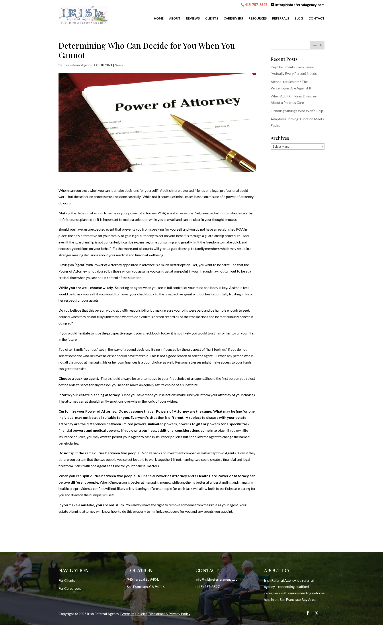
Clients (211, 18)
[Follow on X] (316, 613)
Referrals (280, 18)
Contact (316, 18)
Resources (257, 18)
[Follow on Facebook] (307, 613)
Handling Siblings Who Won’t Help (297, 111)
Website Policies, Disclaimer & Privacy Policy (155, 613)
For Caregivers (70, 588)
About (174, 18)
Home (159, 18)
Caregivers (233, 18)
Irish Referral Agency (77, 65)
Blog (299, 18)
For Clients (67, 580)
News (119, 65)
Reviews (193, 18)
